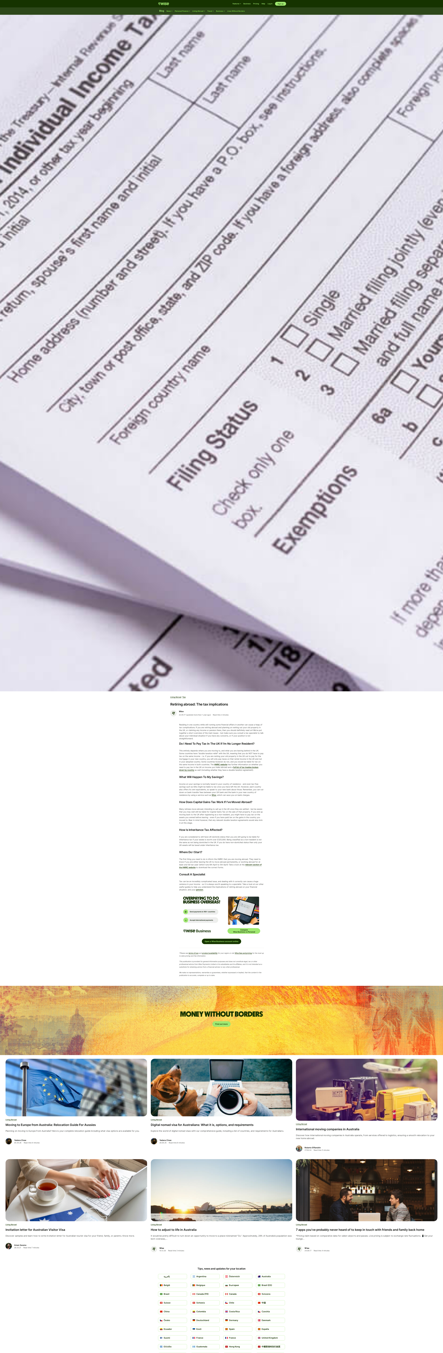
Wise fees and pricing (243, 953)
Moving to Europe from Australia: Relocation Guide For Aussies (51, 1125)
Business (247, 4)
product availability (209, 953)
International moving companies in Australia (327, 1129)
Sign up (281, 4)
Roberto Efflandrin (313, 1147)
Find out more (221, 1024)
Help (263, 4)
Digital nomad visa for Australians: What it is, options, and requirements (202, 1125)
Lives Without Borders (236, 11)
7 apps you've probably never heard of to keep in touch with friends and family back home (360, 1229)
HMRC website (220, 764)
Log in (270, 4)
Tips (184, 697)
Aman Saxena (20, 1245)
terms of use (193, 953)
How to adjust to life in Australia (174, 1229)
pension (199, 890)
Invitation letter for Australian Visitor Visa (35, 1229)
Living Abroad (175, 697)
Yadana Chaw (20, 1140)
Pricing (256, 4)
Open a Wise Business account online (221, 941)
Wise (214, 795)
